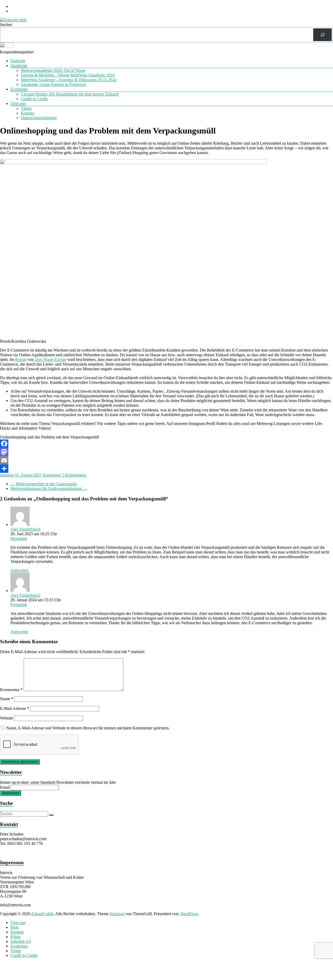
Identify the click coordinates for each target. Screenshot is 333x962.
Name (6, 699)
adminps (7, 475)
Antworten (19, 570)
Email (5, 787)
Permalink (18, 538)
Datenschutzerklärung (39, 118)
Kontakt (27, 113)
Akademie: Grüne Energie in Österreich (53, 84)
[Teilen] (166, 468)
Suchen (6, 24)
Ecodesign (19, 89)
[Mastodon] (166, 452)
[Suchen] (322, 34)
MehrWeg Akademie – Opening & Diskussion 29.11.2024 (68, 80)
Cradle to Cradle (34, 99)
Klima (15, 936)
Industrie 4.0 (20, 941)
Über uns (17, 103)
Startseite (17, 61)
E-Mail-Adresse (14, 708)
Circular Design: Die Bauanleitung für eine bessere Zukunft (70, 94)
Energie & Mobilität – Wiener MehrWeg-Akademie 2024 (67, 75)
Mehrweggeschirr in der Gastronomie (43, 484)
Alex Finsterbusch (25, 529)
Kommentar (11, 689)
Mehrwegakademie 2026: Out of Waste (53, 70)
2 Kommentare (74, 475)
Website (6, 718)
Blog (14, 927)
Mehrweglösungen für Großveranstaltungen (48, 488)
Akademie (18, 65)
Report (20, 359)
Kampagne (52, 475)
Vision (26, 108)
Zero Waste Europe (50, 359)
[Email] (166, 460)
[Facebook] (166, 443)
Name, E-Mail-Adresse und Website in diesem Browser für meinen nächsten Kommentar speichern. (88, 728)
